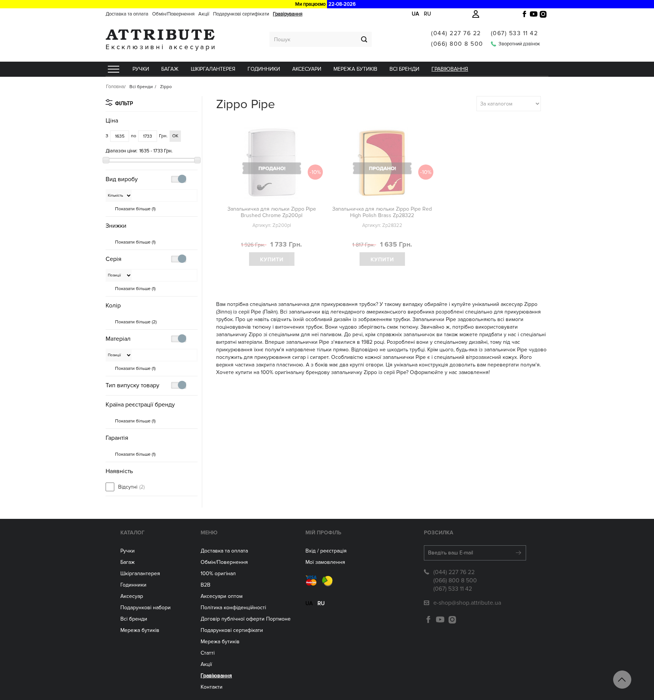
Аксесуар (131, 596)
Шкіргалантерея (213, 69)
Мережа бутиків (355, 69)
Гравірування (287, 14)
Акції (203, 14)
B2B (205, 585)
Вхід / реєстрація (326, 551)
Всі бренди (404, 69)
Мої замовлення (325, 562)
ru (427, 14)
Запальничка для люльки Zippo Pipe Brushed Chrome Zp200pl (271, 212)
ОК (175, 136)
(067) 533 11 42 (514, 33)
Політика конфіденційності (233, 607)
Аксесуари (306, 69)
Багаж (170, 69)
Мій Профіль (323, 532)
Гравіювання (449, 69)
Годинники (133, 585)
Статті (208, 653)
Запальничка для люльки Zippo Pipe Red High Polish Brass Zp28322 (382, 212)
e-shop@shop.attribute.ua (467, 603)
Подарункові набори (145, 607)
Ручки (140, 69)
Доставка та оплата (127, 14)
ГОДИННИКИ (264, 69)
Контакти (212, 687)
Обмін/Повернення (173, 14)
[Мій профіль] (475, 14)
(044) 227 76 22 (456, 33)
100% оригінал (218, 573)
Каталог (132, 532)
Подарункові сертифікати (241, 14)
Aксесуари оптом (222, 596)
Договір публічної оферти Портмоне (246, 619)
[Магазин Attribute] (161, 34)
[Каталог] (113, 69)
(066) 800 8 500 (457, 44)
